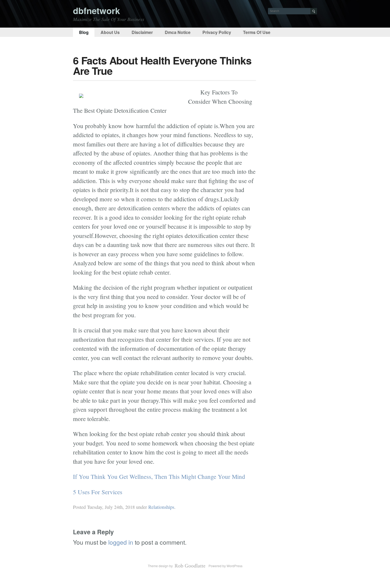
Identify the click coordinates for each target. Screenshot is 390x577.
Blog (84, 32)
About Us (110, 32)
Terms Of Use (256, 32)
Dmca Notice (177, 32)
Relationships (161, 507)
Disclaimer (142, 32)
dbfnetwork (96, 10)
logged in (120, 542)
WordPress (234, 565)
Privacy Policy (216, 32)
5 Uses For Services (97, 492)
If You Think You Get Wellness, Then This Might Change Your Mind (159, 476)
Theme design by (161, 565)
